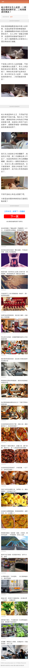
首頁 (3, 1)
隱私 (15, 665)
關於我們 (3, 665)
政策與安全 (8, 665)
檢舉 (11, 17)
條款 (12, 665)
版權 (17, 665)
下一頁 (14, 216)
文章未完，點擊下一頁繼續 (14, 211)
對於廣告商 (21, 665)
